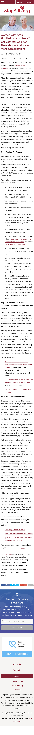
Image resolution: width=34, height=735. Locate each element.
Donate (17, 676)
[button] (23, 585)
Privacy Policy (17, 685)
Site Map (17, 689)
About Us (17, 664)
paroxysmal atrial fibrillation (15, 244)
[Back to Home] (17, 9)
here (22, 548)
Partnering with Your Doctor (15, 530)
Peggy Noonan (6, 554)
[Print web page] (30, 585)
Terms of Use (17, 682)
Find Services (17, 628)
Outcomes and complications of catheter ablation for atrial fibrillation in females (18, 364)
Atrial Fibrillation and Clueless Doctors (19, 534)
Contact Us (17, 670)
